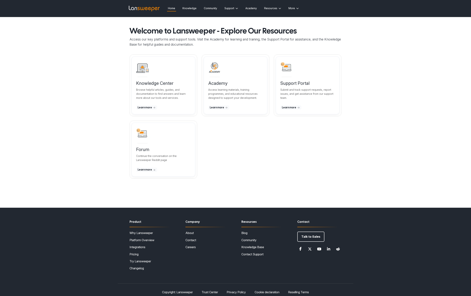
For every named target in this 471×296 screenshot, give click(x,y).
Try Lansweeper (140, 261)
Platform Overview (142, 240)
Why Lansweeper (141, 233)
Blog (244, 233)
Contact (190, 240)
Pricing (134, 254)
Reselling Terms (298, 292)
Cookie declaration (267, 292)
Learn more (145, 107)
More (291, 8)
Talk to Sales (310, 236)
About (189, 233)
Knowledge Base (252, 247)
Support (229, 8)
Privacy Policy (236, 292)
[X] (310, 249)
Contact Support (252, 254)
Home (171, 8)
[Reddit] (338, 249)
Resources (270, 8)
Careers (190, 247)
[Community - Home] (144, 8)
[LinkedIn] (328, 249)
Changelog (137, 268)
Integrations (137, 247)
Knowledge (189, 8)
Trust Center (210, 292)
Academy (251, 8)
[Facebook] (300, 249)
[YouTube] (319, 249)
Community (210, 8)
